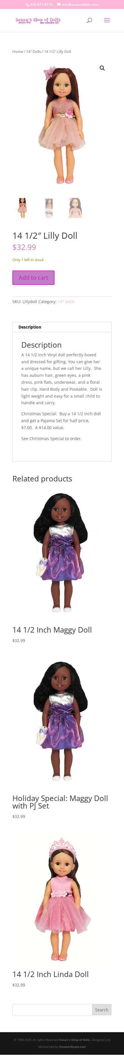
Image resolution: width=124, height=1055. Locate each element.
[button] (102, 68)
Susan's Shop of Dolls (74, 1040)
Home (17, 51)
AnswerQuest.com (72, 1047)
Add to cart (33, 277)
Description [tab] (29, 327)
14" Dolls (33, 51)
